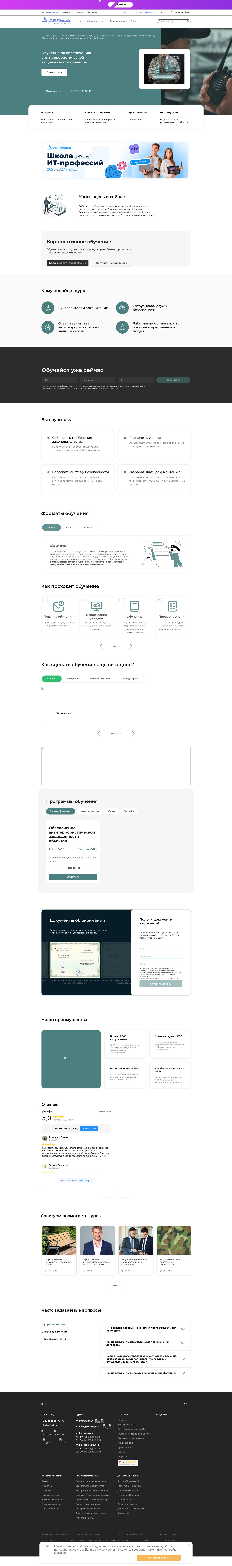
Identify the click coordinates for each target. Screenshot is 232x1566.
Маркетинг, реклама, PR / (82, 36)
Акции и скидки (125, 1443)
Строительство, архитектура (90, 1486)
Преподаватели (125, 1447)
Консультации (90, 811)
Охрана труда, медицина (88, 1504)
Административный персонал (91, 1481)
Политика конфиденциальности (134, 1434)
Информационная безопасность (92, 1490)
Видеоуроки (123, 1513)
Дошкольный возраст (128, 1490)
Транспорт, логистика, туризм (91, 1513)
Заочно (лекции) (60, 811)
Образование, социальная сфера (92, 1499)
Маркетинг (46, 1490)
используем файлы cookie (84, 1540)
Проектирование (49, 1508)
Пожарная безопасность (88, 1508)
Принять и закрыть (158, 1557)
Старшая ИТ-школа (127, 1504)
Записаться (120, 4)
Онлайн (129, 811)
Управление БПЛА (85, 1518)
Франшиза (78, 12)
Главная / (45, 36)
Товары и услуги (118, 21)
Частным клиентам (50, 12)
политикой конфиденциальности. (132, 386)
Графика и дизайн (50, 1495)
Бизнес (44, 1481)
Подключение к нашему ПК (131, 1429)
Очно (111, 811)
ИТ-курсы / (64, 36)
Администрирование (51, 1499)
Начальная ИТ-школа (128, 1495)
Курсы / (54, 36)
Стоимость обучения (147, 1541)
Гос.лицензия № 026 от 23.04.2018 (54, 1534)
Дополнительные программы (132, 1508)
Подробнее (73, 867)
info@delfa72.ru (49, 1425)
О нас (133, 21)
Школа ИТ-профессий (128, 1481)
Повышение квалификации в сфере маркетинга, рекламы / (125, 36)
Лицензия (122, 1456)
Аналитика (46, 1486)
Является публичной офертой (130, 1534)
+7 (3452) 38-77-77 (148, 12)
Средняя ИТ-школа (126, 1499)
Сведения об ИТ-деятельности (171, 1541)
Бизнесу (66, 12)
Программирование (51, 1504)
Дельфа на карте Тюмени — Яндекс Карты (116, 1197)
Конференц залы (126, 1424)
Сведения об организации (131, 1438)
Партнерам (92, 12)
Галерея (122, 1420)
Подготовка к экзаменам (130, 1486)
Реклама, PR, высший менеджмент (93, 1495)
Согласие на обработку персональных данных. (100, 388)
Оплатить (73, 876)
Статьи (121, 1452)
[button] (101, 646)
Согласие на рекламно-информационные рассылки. (62, 388)
